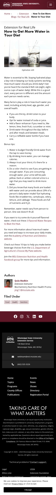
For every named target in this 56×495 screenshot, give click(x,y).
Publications (13, 394)
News (33, 382)
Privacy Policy (17, 484)
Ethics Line (6, 473)
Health (14, 302)
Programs (12, 386)
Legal (4, 469)
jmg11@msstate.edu (25, 290)
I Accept (28, 490)
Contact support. (38, 462)
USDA (32, 469)
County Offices (14, 390)
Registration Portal (39, 394)
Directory (34, 390)
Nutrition (23, 302)
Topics (10, 382)
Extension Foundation (39, 473)
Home (7, 13)
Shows (33, 386)
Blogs (14, 16)
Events (33, 378)
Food (7, 302)
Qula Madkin (21, 280)
